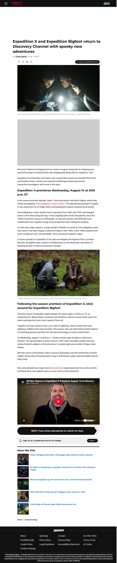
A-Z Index (87, 544)
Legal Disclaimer (47, 544)
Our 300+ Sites (90, 536)
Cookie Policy (26, 544)
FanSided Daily (27, 540)
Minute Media (14, 554)
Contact (61, 536)
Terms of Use (89, 540)
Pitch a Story (45, 540)
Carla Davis (21, 56)
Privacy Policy (64, 540)
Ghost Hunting (31, 520)
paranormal (57, 368)
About (23, 536)
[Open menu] (6, 3)
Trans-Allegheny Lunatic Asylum (50, 203)
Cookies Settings (28, 548)
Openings (43, 536)
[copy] (31, 61)
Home (19, 520)
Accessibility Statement (69, 544)
